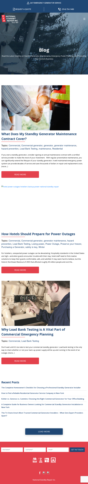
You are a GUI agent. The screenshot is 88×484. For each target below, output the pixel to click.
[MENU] (85, 19)
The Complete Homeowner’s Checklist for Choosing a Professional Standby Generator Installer (41, 387)
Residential (57, 148)
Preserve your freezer (70, 243)
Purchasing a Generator (12, 247)
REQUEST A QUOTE (23, 9)
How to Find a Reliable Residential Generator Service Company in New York (32, 393)
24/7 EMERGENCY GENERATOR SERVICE (45, 3)
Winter (42, 247)
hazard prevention (10, 148)
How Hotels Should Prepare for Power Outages (38, 234)
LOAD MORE (44, 431)
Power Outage (52, 243)
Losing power (38, 243)
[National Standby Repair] (9, 19)
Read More (20, 174)
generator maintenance (65, 145)
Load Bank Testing (28, 148)
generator (48, 145)
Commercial (14, 145)
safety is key (31, 247)
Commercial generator (31, 145)
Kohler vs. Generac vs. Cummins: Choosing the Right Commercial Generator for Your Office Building (42, 399)
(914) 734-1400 (68, 9)
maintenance (45, 148)
